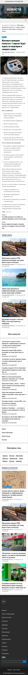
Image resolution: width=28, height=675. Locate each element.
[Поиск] (24, 661)
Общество (13, 25)
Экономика (19, 461)
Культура (11, 456)
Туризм (21, 458)
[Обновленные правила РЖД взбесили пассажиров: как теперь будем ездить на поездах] (14, 247)
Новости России (6, 436)
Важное (4, 37)
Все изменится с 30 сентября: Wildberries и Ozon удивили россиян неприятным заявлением (13, 419)
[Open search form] (25, 20)
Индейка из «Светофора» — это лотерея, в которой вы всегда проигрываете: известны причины (13, 410)
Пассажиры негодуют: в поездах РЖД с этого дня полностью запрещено (12, 321)
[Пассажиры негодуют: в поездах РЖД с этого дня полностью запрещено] (14, 308)
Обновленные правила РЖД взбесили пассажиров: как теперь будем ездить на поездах (13, 260)
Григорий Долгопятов (8, 52)
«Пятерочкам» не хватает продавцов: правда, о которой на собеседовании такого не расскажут (14, 361)
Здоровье (5, 456)
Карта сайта (16, 670)
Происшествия (13, 458)
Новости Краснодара (7, 432)
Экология (11, 461)
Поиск (3, 657)
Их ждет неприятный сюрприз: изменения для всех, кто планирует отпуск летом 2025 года (13, 225)
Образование (19, 456)
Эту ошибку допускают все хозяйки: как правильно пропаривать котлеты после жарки (14, 217)
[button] (2, 20)
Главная (9, 670)
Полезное (4, 440)
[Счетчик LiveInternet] (3, 606)
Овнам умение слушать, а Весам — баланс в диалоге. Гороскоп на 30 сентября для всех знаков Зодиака (13, 385)
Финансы (5, 461)
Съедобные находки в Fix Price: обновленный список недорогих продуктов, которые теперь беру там (14, 370)
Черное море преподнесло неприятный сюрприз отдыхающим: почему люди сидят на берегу (13, 291)
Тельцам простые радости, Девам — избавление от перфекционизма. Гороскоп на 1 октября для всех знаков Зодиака (13, 343)
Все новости (5, 25)
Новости (14, 9)
